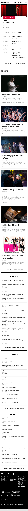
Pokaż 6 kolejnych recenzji (14, 270)
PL (20, 2)
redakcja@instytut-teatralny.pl (13, 480)
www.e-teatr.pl (3, 483)
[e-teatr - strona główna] (5, 2)
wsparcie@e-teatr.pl (21, 486)
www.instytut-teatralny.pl (20, 489)
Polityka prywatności (19, 504)
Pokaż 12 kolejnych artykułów (14, 468)
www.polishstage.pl (4, 484)
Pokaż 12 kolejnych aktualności (14, 348)
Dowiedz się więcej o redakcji (13, 482)
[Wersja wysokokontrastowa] (18, 2)
